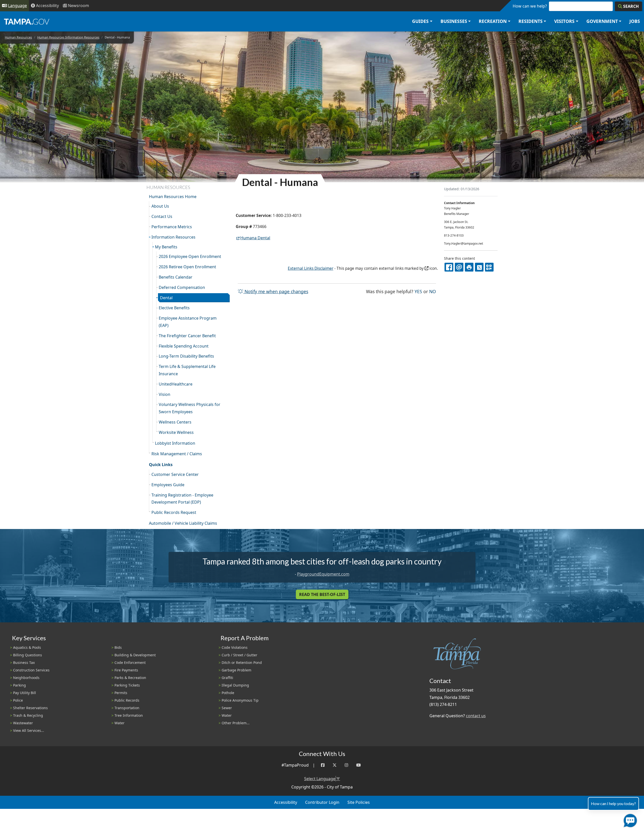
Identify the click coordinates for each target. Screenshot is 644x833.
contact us (476, 715)
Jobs (634, 21)
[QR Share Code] (489, 267)
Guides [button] (420, 21)
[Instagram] (346, 765)
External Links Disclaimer (310, 268)
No (432, 291)
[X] (479, 267)
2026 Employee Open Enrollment (190, 256)
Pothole (228, 692)
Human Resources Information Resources (68, 37)
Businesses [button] (453, 21)
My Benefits (166, 247)
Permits (120, 692)
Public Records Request (173, 512)
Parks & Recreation (130, 677)
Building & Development (135, 655)
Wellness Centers (175, 422)
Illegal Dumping (235, 685)
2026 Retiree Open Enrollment (187, 267)
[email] (459, 267)
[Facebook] (323, 765)
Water (119, 723)
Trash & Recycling (28, 715)
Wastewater (23, 723)
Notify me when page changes (275, 291)
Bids (118, 647)
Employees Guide (167, 484)
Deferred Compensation (182, 287)
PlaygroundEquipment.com (323, 574)
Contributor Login (322, 802)
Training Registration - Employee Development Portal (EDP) (182, 498)
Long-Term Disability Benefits (186, 356)
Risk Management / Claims (176, 454)
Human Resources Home (172, 196)
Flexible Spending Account (184, 346)
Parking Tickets (127, 685)
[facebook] (449, 267)
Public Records (126, 700)
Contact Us (161, 216)
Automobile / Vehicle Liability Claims (183, 523)
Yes (418, 291)
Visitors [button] (564, 21)
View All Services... (28, 730)
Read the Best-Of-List (322, 594)
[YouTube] (358, 765)
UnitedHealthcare (175, 384)
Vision (164, 394)
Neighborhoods (26, 677)
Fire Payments (126, 670)
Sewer (227, 707)
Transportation (126, 707)
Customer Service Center (175, 474)
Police (18, 700)
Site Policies (358, 802)
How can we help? (530, 6)
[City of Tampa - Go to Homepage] (26, 21)
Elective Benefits (174, 308)
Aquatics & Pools (27, 647)
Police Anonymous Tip (240, 700)
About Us (160, 206)
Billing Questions (27, 655)
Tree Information (128, 715)
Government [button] (602, 21)
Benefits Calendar (175, 277)
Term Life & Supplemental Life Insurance (187, 370)
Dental (166, 297)
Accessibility (285, 802)
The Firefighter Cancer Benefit (187, 335)
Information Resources (173, 237)
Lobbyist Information (175, 443)
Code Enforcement (130, 662)
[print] (469, 267)
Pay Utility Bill (24, 692)
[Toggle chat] (629, 819)
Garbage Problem (236, 670)
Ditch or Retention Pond (242, 662)
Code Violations (235, 647)
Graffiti (227, 677)
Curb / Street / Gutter (239, 655)
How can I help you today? (613, 803)
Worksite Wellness (176, 432)
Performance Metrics (171, 227)
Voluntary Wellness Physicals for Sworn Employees (189, 408)
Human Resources (18, 37)
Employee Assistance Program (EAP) (188, 321)
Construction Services (31, 670)
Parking (19, 685)
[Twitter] (335, 765)
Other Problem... (236, 723)
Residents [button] (530, 21)
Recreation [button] (493, 21)
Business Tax (24, 662)
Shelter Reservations (30, 707)
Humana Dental (255, 238)
